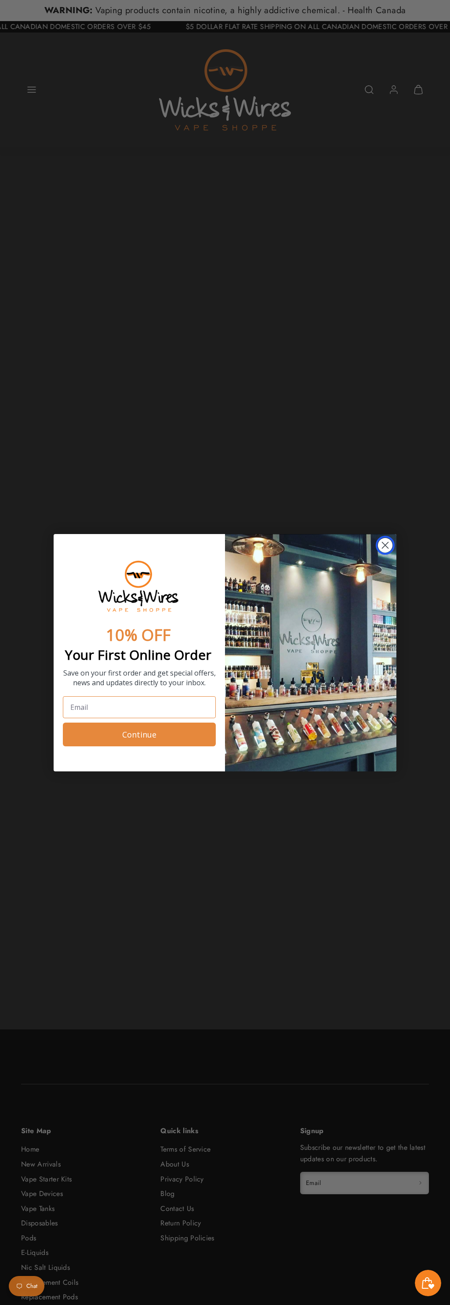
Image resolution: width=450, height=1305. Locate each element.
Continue (139, 734)
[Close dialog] (385, 545)
